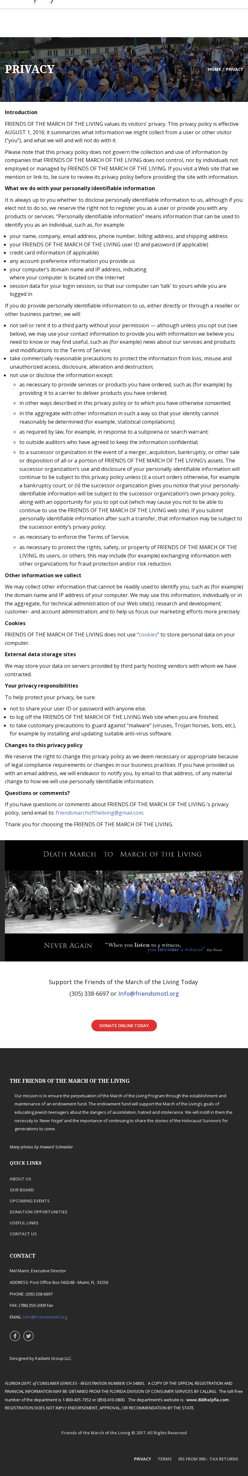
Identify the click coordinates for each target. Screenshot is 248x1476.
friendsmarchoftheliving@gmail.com (99, 812)
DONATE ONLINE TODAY (124, 1025)
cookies (148, 634)
